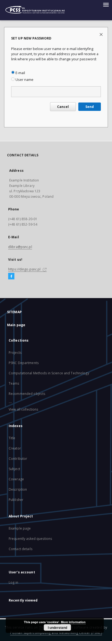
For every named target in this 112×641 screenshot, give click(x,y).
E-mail (20, 73)
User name (24, 79)
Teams (14, 383)
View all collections (23, 409)
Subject (14, 469)
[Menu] (106, 4)
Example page (20, 528)
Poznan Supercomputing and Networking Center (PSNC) (56, 632)
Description (18, 489)
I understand (57, 627)
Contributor (18, 458)
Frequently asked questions (30, 538)
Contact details (20, 549)
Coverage (16, 479)
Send (89, 106)
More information (73, 622)
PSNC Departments (24, 363)
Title (12, 438)
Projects (15, 352)
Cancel (63, 106)
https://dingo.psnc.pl (25, 269)
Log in (13, 582)
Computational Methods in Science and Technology (49, 373)
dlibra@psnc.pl (20, 246)
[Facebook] (11, 276)
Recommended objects (27, 393)
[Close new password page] (101, 34)
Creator (15, 448)
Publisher (16, 499)
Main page (16, 325)
